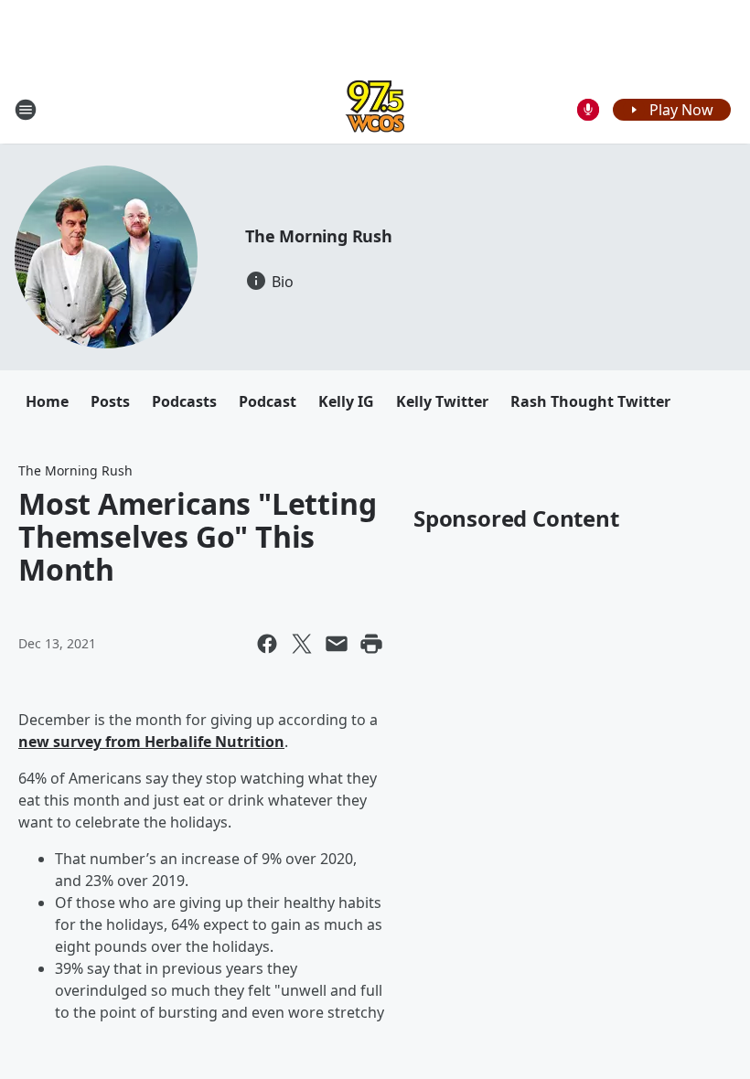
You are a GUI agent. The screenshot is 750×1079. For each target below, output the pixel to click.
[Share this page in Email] (336, 644)
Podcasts (184, 401)
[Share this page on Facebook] (267, 644)
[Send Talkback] (588, 110)
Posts (110, 401)
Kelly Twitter (442, 401)
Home (47, 401)
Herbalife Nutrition (214, 742)
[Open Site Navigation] (26, 110)
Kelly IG (346, 401)
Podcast (267, 401)
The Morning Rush (318, 236)
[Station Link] (375, 109)
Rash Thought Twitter (590, 401)
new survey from (81, 742)
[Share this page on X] (302, 644)
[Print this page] (371, 644)
